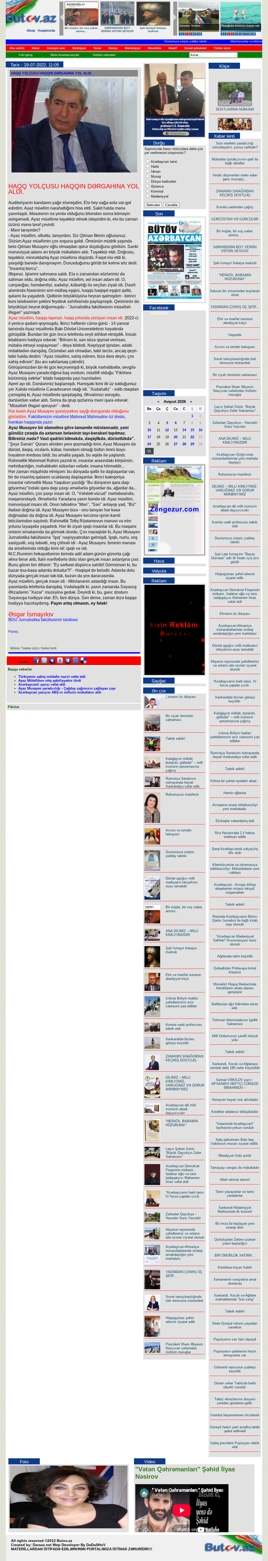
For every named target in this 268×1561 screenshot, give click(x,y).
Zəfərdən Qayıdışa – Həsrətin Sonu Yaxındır (183, 1216)
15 (192, 430)
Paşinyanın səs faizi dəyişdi (235, 1339)
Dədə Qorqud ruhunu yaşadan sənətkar (234, 1325)
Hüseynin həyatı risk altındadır (235, 1100)
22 (192, 437)
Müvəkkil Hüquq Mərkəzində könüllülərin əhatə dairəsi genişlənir (234, 988)
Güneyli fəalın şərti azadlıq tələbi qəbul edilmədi (235, 1429)
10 (149, 430)
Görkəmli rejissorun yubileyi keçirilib (235, 1369)
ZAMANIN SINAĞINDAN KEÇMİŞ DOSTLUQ (117, 29)
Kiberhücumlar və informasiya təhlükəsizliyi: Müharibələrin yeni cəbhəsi (234, 869)
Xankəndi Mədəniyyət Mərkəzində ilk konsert (235, 1209)
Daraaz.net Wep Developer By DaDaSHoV (69, 1545)
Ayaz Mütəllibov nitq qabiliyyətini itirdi (49, 681)
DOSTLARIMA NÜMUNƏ (81, 28)
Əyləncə (157, 186)
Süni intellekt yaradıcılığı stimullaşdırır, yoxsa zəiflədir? (235, 145)
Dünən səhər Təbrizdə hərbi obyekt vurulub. (235, 1385)
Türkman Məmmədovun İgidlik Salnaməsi (235, 1022)
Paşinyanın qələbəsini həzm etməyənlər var (235, 1353)
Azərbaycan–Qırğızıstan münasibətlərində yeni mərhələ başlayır (235, 458)
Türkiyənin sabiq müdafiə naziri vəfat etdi (52, 677)
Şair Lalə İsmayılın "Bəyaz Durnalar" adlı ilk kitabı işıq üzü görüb (235, 558)
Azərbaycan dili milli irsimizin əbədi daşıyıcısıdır (181, 1109)
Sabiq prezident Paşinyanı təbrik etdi (234, 1445)
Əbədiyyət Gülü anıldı (234, 1156)
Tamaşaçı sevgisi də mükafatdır (234, 1168)
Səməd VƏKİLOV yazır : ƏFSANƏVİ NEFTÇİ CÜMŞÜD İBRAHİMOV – (234, 1084)
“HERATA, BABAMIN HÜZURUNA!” (182, 1123)
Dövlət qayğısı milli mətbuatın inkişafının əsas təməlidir (182, 882)
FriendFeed (75, 660)
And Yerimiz (187, 25)
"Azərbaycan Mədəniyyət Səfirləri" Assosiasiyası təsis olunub (234, 940)
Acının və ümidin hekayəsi (178, 832)
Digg (68, 660)
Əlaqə (31, 30)
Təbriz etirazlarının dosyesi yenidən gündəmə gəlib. (234, 1401)
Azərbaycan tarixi (163, 162)
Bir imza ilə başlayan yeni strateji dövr (234, 1225)
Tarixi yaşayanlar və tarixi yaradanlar (234, 1194)
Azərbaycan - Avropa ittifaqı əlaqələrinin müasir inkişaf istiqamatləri (235, 888)
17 (149, 437)
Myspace (52, 660)
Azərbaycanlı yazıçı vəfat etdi (41, 684)
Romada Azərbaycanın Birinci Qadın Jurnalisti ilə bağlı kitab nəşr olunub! (234, 920)
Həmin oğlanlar (235, 793)
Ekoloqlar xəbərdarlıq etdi (235, 821)
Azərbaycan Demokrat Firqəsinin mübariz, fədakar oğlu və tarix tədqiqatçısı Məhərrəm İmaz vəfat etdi (183, 1174)
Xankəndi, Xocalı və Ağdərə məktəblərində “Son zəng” (235, 1297)
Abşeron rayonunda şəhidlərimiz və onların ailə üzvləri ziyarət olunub (185, 1233)
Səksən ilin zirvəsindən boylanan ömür (235, 293)
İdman (155, 172)
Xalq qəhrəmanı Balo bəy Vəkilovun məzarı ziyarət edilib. (235, 1142)
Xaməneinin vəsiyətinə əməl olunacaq (235, 1281)
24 (149, 444)
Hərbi (154, 167)
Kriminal (156, 191)
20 (175, 437)
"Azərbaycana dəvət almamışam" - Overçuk (236, 27)
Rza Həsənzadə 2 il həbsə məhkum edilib (235, 835)
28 (184, 444)
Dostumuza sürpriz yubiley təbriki (171, 41)
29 (192, 444)
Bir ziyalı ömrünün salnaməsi (179, 718)
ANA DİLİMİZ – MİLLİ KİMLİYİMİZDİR (182, 933)
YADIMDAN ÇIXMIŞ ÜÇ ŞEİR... (234, 307)
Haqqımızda (46, 30)
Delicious (83, 660)
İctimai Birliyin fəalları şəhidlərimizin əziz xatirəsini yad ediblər (182, 1002)
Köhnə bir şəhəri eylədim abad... (234, 781)
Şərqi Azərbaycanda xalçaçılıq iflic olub (235, 851)
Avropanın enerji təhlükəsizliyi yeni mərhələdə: (235, 807)
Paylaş (13, 631)
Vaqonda (234, 335)
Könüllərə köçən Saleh (235, 1267)
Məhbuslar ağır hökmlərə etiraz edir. (234, 1006)
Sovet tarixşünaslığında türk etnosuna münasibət (184, 1299)
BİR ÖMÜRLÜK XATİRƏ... (235, 1255)
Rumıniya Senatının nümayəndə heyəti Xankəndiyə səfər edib (182, 782)
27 (175, 444)
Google (60, 660)
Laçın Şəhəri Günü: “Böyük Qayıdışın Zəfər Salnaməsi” (183, 1153)
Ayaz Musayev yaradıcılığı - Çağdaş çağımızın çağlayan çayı (67, 688)
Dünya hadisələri (163, 181)
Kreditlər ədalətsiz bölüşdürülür (234, 1112)
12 (167, 430)
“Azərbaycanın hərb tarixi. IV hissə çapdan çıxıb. (185, 1194)
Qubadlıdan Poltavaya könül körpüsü (235, 970)
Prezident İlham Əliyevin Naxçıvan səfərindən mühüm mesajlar (184, 1348)
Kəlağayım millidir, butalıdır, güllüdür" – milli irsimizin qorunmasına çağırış (184, 764)
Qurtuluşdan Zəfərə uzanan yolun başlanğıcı (234, 1241)
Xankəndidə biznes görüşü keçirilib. (180, 1041)
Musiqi (155, 176)
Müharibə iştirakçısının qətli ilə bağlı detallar (235, 161)
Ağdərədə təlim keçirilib (235, 956)
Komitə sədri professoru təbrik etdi (235, 524)
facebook (36, 660)
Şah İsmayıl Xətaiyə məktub (234, 263)
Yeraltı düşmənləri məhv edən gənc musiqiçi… (234, 177)
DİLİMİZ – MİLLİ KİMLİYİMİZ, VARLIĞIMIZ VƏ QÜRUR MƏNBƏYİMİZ (185, 1083)
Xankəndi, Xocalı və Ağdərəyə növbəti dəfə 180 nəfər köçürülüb (235, 1066)
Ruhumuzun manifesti (182, 794)
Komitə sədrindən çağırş (234, 207)
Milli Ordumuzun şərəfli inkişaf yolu (235, 1038)
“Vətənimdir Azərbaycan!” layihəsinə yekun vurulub (235, 1126)
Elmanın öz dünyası (181, 697)
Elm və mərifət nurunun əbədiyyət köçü (183, 977)
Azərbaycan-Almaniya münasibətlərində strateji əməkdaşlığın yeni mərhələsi (184, 1253)
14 (184, 430)
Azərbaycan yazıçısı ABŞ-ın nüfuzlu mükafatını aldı (59, 692)
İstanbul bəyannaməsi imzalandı (234, 1415)
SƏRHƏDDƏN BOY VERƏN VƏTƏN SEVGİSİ (234, 249)
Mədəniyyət (159, 196)
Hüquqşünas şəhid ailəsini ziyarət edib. (181, 1320)
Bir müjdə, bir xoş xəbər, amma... (234, 233)
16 (200, 430)
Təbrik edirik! (175, 739)
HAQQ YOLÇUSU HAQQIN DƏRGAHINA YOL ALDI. (51, 73)
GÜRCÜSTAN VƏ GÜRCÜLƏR (153, 29)
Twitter (44, 660)
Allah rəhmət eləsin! (235, 1180)
